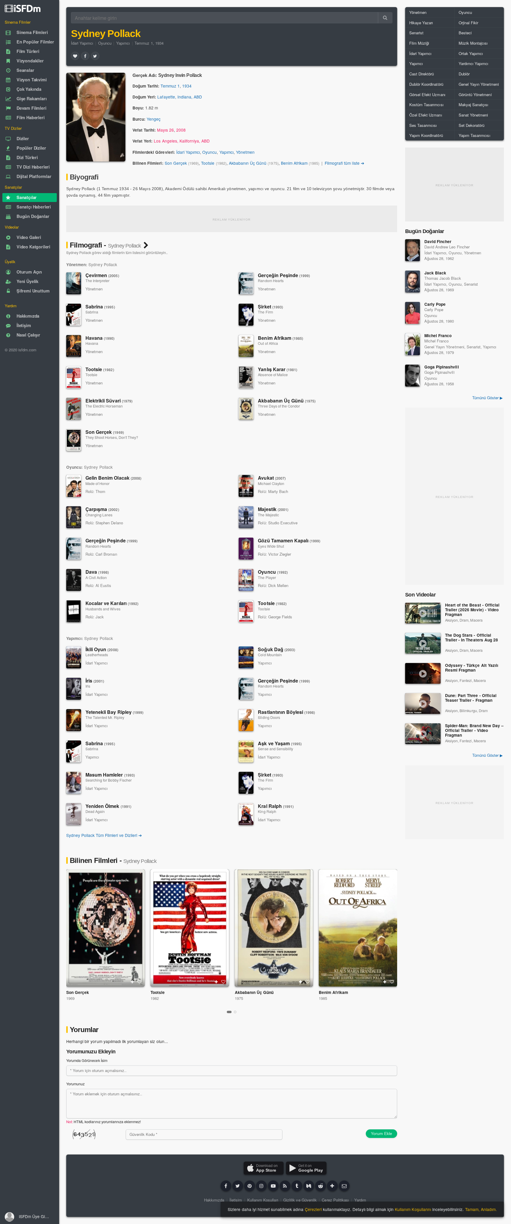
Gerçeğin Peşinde (284, 275)
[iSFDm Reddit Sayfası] (320, 1186)
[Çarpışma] (73, 517)
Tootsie (207, 163)
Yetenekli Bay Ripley (114, 712)
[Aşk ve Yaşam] (246, 751)
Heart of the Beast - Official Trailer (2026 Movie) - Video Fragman (472, 610)
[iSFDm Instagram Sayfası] (261, 1186)
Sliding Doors (269, 717)
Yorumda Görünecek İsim (86, 1060)
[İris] (73, 689)
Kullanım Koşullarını (413, 1209)
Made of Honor (97, 483)
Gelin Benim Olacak (113, 477)
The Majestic (268, 515)
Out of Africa (268, 343)
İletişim (235, 1200)
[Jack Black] (412, 281)
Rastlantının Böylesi (286, 712)
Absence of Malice (273, 374)
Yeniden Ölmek (108, 806)
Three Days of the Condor (279, 406)
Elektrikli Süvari (108, 400)
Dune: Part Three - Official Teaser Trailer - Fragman (471, 698)
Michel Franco (438, 335)
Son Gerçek (176, 163)
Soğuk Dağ (276, 649)
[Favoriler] (75, 56)
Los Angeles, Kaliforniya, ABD (182, 141)
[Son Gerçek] (73, 440)
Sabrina (100, 306)
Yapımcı (123, 43)
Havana (100, 337)
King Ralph (267, 811)
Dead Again (95, 811)
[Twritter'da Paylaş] (95, 56)
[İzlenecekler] (132, 982)
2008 (181, 130)
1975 (239, 998)
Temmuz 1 (170, 86)
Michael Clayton (271, 483)
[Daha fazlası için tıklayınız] (332, 1186)
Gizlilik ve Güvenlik (300, 1200)
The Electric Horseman (104, 406)
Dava (97, 571)
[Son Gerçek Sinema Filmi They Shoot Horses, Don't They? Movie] (105, 928)
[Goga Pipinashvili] (412, 376)
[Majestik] (246, 517)
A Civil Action (96, 577)
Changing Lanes (98, 515)
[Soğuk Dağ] (246, 657)
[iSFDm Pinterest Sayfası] (249, 1186)
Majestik (273, 509)
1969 (70, 998)
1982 (155, 998)
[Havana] (73, 346)
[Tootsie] (73, 377)
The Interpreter (97, 280)
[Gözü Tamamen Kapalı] (246, 549)
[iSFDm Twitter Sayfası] (237, 1186)
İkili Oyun (101, 649)
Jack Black (435, 273)
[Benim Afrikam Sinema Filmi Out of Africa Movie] (358, 928)
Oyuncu (104, 43)
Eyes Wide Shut (271, 546)
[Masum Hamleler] (73, 783)
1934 (187, 86)
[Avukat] (246, 486)
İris (94, 680)
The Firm (265, 312)
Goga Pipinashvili (441, 367)
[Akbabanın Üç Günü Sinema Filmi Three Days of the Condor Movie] (274, 928)
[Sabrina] (73, 315)
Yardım (360, 1200)
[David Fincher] (412, 250)
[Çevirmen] (73, 283)
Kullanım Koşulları (262, 1200)
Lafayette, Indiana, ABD (179, 97)
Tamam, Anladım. (481, 1209)
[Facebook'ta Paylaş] (85, 56)
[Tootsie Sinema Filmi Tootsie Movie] (190, 928)
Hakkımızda (214, 1200)
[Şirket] (246, 315)
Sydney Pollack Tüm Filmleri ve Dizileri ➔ (104, 835)
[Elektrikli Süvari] (73, 409)
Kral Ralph (276, 806)
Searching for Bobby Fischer (108, 780)
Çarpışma (102, 509)
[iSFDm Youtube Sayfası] (273, 1186)
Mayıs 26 (165, 130)
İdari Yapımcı (82, 43)
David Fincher (437, 241)
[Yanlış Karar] (246, 377)
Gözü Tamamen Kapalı (289, 540)
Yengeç (154, 119)
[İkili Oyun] (73, 657)
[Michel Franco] (412, 344)
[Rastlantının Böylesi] (246, 720)
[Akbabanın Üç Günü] (246, 409)
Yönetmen (245, 152)
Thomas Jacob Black (442, 278)
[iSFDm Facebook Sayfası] (226, 1186)
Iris (87, 686)
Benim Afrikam (294, 163)
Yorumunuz (75, 1083)
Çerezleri (313, 1209)
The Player (267, 577)
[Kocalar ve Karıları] (73, 611)
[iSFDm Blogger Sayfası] (285, 1186)
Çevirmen (102, 275)
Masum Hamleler (110, 774)
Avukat (272, 477)
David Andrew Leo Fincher (447, 247)
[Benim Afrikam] (246, 346)
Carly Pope (435, 304)
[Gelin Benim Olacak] (73, 486)
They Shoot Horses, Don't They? (111, 437)
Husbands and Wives (102, 609)
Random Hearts (270, 280)
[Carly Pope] (412, 313)
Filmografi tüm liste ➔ (344, 163)
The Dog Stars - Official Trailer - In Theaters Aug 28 (471, 638)
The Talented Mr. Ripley (104, 717)
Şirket (270, 306)
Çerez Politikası (335, 1200)
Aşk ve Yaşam (280, 743)
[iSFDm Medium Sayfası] (308, 1186)
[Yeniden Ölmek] (73, 814)
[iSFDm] (23, 8)
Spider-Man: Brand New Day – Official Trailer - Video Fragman (474, 730)
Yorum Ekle (381, 1133)
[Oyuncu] (246, 580)
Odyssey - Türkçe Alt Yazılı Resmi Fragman (471, 668)
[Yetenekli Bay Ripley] (73, 720)
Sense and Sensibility (275, 748)
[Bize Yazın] (344, 1186)
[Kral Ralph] (246, 814)
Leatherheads (96, 654)
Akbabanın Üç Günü (248, 163)
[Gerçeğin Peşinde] (246, 283)
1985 (323, 998)
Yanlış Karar (277, 369)
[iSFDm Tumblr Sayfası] (297, 1186)
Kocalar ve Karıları (111, 603)
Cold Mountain (270, 654)
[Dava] (73, 580)
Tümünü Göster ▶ (487, 397)
